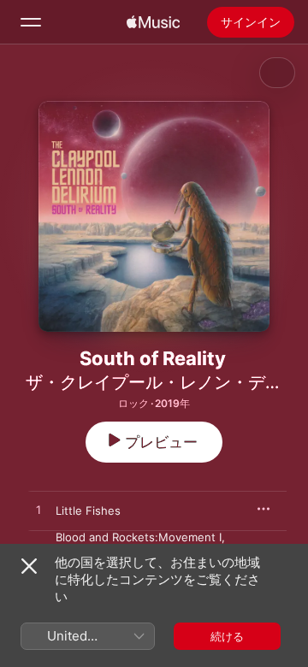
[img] (153, 22)
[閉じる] (29, 566)
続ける (227, 636)
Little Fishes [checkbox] (88, 510)
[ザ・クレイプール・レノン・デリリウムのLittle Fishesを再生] (38, 510)
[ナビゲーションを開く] (31, 22)
